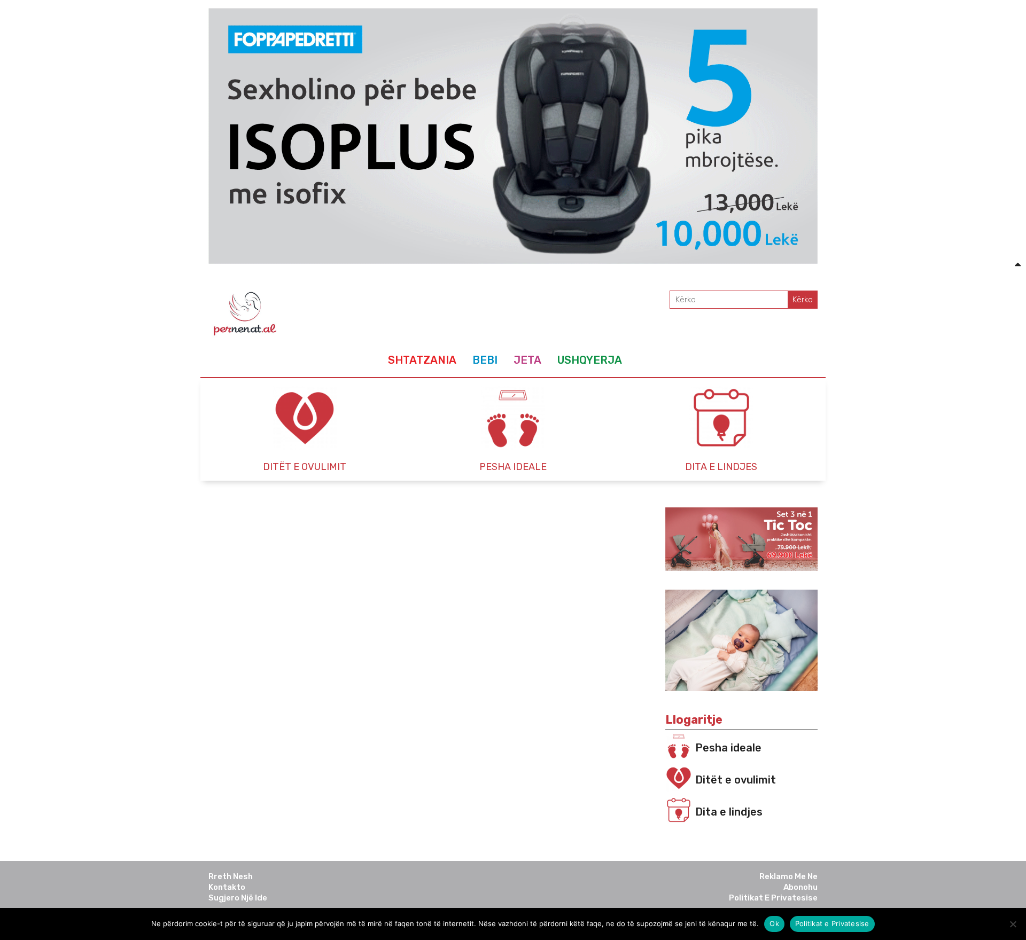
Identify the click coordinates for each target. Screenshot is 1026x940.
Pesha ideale (728, 747)
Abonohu (800, 887)
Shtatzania (422, 360)
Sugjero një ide (237, 898)
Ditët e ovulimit (735, 779)
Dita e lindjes (729, 811)
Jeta (527, 360)
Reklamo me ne (788, 876)
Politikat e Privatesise (773, 898)
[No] (1012, 924)
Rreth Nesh (230, 876)
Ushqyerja (589, 360)
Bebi (485, 360)
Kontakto (226, 887)
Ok (774, 923)
